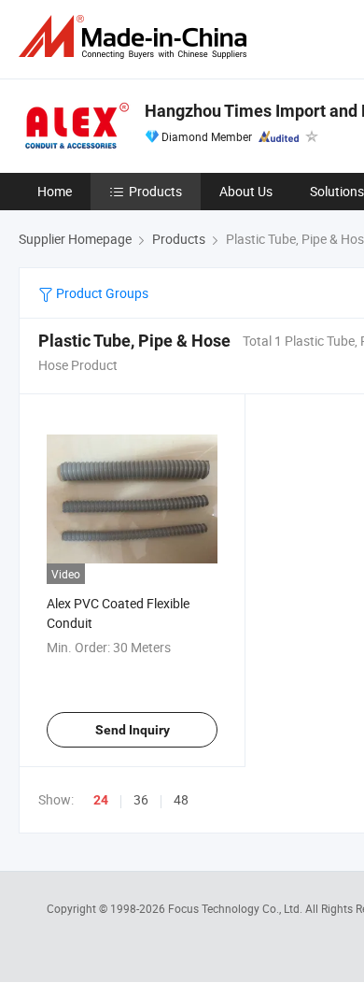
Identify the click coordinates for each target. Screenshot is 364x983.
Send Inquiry (132, 729)
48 (181, 799)
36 (140, 799)
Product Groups (100, 293)
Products (155, 191)
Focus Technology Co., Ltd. (236, 908)
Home (54, 191)
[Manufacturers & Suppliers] (136, 37)
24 (100, 799)
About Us (246, 191)
